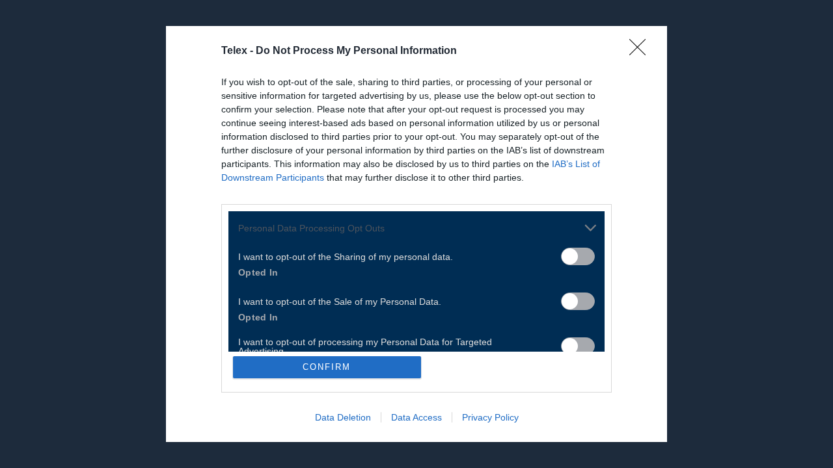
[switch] (578, 256)
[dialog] (416, 234)
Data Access (416, 417)
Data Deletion (343, 417)
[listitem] (416, 228)
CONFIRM (327, 367)
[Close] (641, 51)
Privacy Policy (490, 417)
